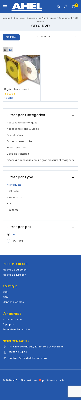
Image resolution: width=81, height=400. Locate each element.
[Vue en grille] (5, 49)
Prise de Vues (15, 135)
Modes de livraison (14, 274)
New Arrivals (14, 197)
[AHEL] (26, 6)
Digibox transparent (16, 89)
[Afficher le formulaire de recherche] (58, 6)
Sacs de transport (18, 153)
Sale (9, 203)
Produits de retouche (19, 141)
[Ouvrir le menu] (5, 6)
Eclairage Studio (17, 147)
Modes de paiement (15, 269)
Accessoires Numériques (22, 122)
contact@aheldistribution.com (27, 358)
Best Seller (13, 191)
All (13, 234)
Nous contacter (12, 319)
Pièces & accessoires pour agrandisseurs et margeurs (40, 160)
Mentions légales (13, 302)
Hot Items (12, 209)
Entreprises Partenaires (17, 329)
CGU (5, 292)
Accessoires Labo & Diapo (23, 128)
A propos (8, 324)
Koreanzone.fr (55, 380)
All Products (14, 184)
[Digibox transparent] (21, 70)
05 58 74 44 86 (17, 352)
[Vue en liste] (10, 49)
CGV (5, 297)
